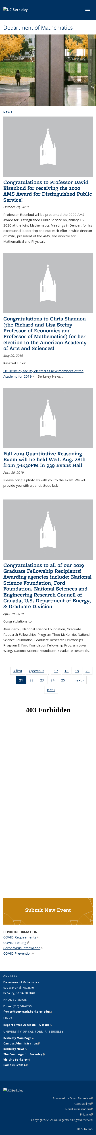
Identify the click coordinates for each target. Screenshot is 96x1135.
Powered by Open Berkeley (73, 1098)
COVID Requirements (21, 937)
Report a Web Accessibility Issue (27, 1025)
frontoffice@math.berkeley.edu (27, 1012)
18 (68, 671)
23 (43, 681)
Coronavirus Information (23, 948)
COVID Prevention (18, 953)
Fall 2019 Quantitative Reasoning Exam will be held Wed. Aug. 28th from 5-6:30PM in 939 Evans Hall (44, 459)
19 (78, 671)
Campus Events (15, 1065)
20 (89, 671)
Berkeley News (15, 1049)
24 (53, 681)
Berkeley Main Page (18, 1038)
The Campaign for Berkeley (24, 1054)
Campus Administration (21, 1043)
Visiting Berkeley (16, 1059)
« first (19, 670)
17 (57, 671)
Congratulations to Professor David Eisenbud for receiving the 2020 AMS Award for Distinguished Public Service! (47, 191)
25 (64, 681)
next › (81, 680)
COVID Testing (16, 942)
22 (32, 681)
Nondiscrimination (79, 1109)
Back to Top (85, 1129)
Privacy (86, 1114)
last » (52, 689)
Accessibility (83, 1104)
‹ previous (38, 670)
